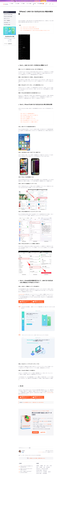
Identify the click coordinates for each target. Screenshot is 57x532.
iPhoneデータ (38, 468)
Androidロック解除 (39, 470)
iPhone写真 (48, 467)
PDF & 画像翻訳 (40, 3)
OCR (44, 465)
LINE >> (24, 455)
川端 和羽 (23, 450)
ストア (50, 4)
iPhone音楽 (45, 471)
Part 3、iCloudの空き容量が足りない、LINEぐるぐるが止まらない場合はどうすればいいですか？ (35, 30)
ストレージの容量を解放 (47, 424)
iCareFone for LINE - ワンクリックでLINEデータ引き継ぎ (40, 410)
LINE (29, 447)
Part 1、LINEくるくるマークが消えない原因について (29, 27)
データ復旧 (11, 3)
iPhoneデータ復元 (38, 473)
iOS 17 (47, 465)
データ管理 (22, 3)
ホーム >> (21, 455)
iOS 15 (51, 465)
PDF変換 (37, 465)
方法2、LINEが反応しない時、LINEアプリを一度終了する (29, 115)
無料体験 (36, 432)
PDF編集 (41, 465)
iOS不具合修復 (45, 473)
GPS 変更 (41, 467)
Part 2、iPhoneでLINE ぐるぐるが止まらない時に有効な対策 (30, 28)
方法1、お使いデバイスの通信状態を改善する (27, 113)
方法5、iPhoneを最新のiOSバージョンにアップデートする (29, 120)
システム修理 (17, 3)
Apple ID (49, 471)
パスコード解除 (28, 3)
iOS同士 (40, 421)
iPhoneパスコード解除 (45, 468)
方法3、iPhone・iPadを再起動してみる (27, 116)
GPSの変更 (34, 4)
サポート (47, 4)
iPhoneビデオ (45, 470)
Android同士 (46, 421)
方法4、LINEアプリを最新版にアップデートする (28, 118)
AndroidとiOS (35, 421)
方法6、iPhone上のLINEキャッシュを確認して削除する (29, 121)
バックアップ (43, 418)
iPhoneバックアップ (39, 471)
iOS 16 (37, 467)
